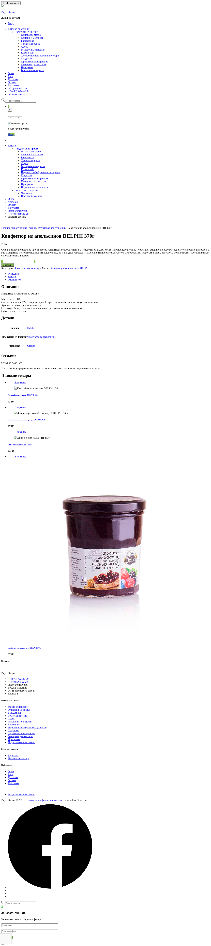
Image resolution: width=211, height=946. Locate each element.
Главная (5, 228)
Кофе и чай (27, 52)
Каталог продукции (19, 28)
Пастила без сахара (32, 196)
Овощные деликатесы (33, 64)
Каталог (12, 145)
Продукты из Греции (26, 31)
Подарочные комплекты (34, 187)
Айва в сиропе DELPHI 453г (19, 444)
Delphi (30, 328)
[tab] (109, 273)
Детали (12, 276)
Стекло (31, 345)
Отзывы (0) (14, 279)
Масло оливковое (31, 151)
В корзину (8, 265)
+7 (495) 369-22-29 (18, 213)
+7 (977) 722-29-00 (18, 678)
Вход (11, 23)
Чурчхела (26, 193)
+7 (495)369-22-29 (18, 91)
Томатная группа (30, 43)
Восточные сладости (32, 70)
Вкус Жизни (8, 12)
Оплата (12, 82)
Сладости (26, 58)
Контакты (13, 85)
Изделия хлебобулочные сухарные (40, 172)
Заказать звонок (17, 94)
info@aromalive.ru (18, 88)
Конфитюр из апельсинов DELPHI (70, 268)
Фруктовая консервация (34, 61)
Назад (11, 134)
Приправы (27, 67)
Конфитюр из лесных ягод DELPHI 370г (24, 648)
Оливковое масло (31, 34)
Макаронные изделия (33, 49)
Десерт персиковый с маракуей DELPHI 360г (27, 420)
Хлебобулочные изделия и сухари (40, 55)
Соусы (24, 46)
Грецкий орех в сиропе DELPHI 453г (23, 395)
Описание (13, 273)
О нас (11, 73)
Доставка (13, 79)
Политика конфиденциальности (44, 800)
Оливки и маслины (32, 37)
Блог (10, 76)
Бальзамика (27, 40)
